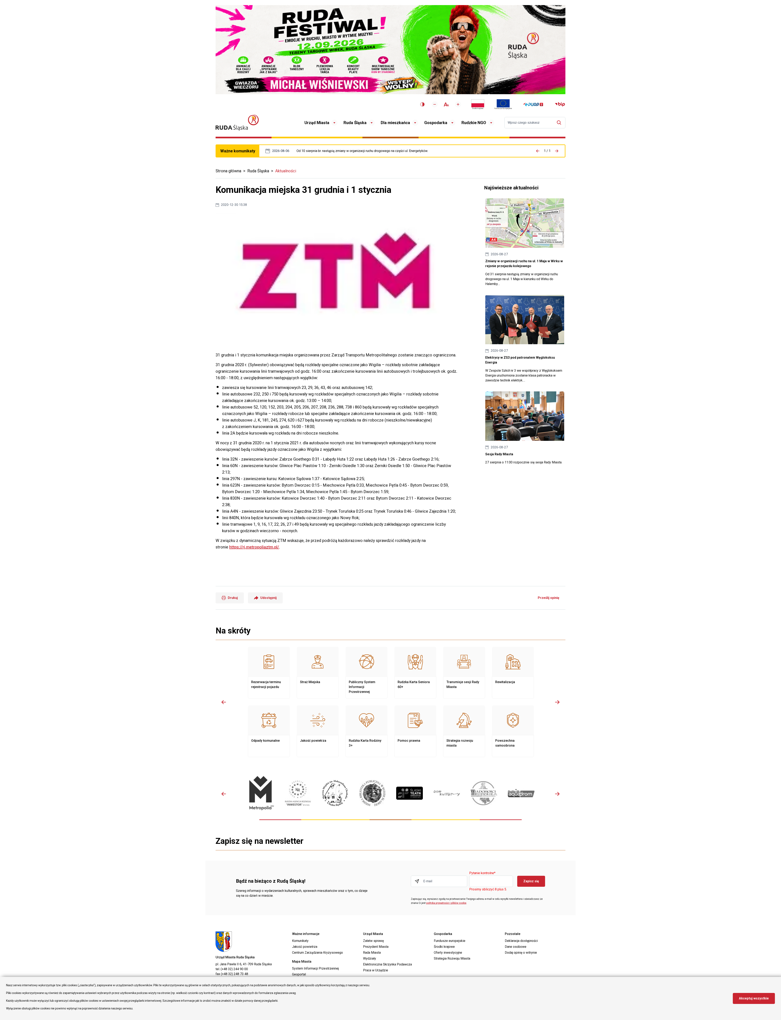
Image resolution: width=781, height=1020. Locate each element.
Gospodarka (435, 122)
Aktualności (285, 170)
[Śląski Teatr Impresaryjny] (409, 793)
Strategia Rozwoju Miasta (452, 958)
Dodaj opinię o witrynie (521, 952)
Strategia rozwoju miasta (464, 731)
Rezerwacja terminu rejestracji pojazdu (269, 673)
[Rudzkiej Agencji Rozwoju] (297, 793)
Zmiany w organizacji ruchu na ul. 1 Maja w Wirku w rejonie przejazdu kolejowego (524, 242)
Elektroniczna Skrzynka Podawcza (387, 964)
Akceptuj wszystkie (754, 998)
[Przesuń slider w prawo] (557, 702)
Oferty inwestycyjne (448, 952)
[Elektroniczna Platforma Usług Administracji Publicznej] (533, 104)
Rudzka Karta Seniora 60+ (415, 673)
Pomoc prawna (415, 731)
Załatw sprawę (373, 941)
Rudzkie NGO (473, 122)
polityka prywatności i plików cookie (446, 903)
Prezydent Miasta (375, 947)
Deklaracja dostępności (521, 941)
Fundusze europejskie (449, 941)
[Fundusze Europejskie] (503, 104)
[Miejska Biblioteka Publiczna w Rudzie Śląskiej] (372, 793)
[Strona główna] (237, 123)
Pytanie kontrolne (482, 873)
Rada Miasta (372, 952)
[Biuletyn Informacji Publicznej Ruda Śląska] (559, 104)
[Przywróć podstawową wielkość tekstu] (446, 104)
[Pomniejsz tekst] (435, 104)
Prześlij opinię (548, 598)
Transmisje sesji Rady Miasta (464, 673)
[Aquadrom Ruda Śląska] (521, 793)
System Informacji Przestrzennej (315, 968)
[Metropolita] (260, 793)
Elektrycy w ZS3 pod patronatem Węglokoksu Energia (524, 339)
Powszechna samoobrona (513, 731)
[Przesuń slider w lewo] (224, 702)
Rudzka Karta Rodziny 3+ (366, 731)
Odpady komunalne (269, 731)
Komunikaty (300, 941)
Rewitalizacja (513, 673)
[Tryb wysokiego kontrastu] (422, 104)
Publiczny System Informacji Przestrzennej (366, 673)
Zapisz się (531, 881)
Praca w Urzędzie (375, 970)
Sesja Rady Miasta (524, 428)
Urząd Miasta (316, 122)
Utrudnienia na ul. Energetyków (362, 151)
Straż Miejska (318, 673)
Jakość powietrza (318, 731)
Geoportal (299, 974)
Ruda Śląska (355, 122)
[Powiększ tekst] (458, 104)
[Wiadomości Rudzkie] (483, 793)
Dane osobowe (515, 947)
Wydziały (369, 958)
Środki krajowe (444, 947)
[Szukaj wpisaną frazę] (560, 122)
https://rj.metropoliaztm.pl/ (254, 547)
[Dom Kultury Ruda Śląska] (446, 793)
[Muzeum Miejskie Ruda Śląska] (335, 793)
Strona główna (228, 170)
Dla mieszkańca (395, 122)
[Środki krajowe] (477, 104)
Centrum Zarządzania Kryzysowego (317, 952)
